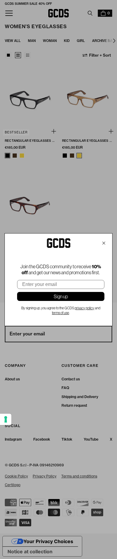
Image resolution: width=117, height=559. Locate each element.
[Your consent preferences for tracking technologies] (5, 419)
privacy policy (84, 308)
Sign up (61, 296)
